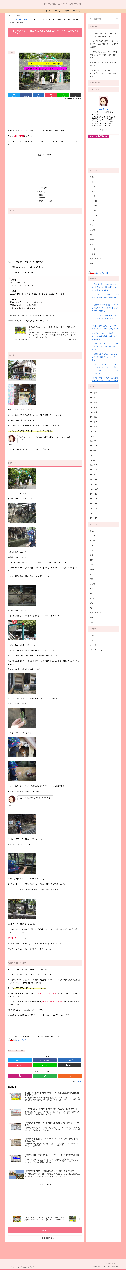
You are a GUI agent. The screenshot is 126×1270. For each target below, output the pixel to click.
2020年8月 (94, 503)
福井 (95, 186)
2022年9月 (94, 436)
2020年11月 (94, 489)
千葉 (93, 268)
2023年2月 (94, 422)
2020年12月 (94, 484)
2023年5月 (94, 407)
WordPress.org (96, 650)
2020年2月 (94, 513)
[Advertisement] (45, 44)
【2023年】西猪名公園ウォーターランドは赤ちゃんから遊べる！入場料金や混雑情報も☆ (104, 44)
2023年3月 (94, 417)
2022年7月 (94, 446)
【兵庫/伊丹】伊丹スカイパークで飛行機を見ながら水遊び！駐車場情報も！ (103, 55)
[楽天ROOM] (20, 1076)
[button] (117, 19)
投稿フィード (95, 640)
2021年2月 (94, 475)
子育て (92, 230)
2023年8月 (94, 393)
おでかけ (11, 1050)
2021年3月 (94, 470)
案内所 (41, 195)
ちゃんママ (103, 109)
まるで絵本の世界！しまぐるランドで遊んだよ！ (104, 64)
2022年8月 (94, 441)
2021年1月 (94, 479)
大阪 (18, 1050)
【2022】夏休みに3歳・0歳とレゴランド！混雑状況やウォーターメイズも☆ (105, 357)
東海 (91, 244)
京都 (95, 196)
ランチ (92, 225)
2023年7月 (94, 398)
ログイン (93, 635)
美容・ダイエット (96, 259)
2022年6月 (94, 450)
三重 (93, 249)
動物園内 (42, 198)
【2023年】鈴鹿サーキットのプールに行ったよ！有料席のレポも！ (104, 35)
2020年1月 (94, 518)
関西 (23, 1050)
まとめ (92, 220)
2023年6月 (94, 402)
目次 (42, 188)
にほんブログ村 (22, 1040)
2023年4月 (94, 412)
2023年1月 (94, 426)
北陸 (93, 182)
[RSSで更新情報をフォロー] (70, 1076)
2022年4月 (94, 460)
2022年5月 (94, 455)
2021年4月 (94, 465)
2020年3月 (94, 508)
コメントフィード (96, 645)
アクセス (42, 192)
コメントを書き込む (44, 1238)
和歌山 (96, 206)
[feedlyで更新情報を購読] (45, 1076)
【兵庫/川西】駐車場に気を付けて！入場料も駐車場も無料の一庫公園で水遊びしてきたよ (105, 287)
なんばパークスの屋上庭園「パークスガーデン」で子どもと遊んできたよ (105, 318)
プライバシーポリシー (112, 1263)
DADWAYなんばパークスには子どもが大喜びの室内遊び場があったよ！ (105, 298)
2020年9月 (94, 499)
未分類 (92, 239)
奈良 (95, 215)
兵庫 (95, 201)
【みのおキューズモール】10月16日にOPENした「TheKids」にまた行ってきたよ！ (105, 346)
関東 (91, 264)
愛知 (93, 254)
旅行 (91, 235)
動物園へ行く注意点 (45, 201)
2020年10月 (94, 494)
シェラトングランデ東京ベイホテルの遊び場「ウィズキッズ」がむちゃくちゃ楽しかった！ (104, 73)
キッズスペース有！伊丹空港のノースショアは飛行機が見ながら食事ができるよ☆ (105, 336)
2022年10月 (94, 431)
